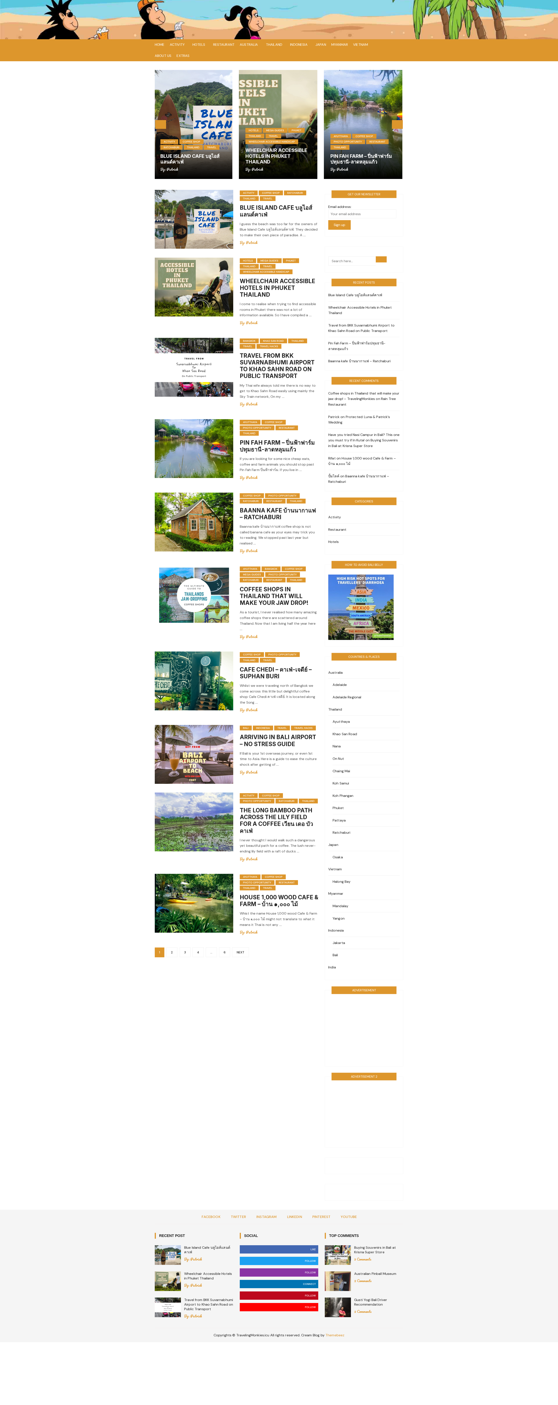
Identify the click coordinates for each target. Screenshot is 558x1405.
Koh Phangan (343, 795)
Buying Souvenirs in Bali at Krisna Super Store (375, 1249)
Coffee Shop (280, 136)
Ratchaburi (342, 141)
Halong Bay (342, 881)
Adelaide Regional (347, 697)
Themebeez (334, 1335)
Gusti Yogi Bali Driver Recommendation (370, 1302)
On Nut (338, 758)
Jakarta (339, 943)
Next (241, 952)
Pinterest (321, 1217)
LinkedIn (294, 1217)
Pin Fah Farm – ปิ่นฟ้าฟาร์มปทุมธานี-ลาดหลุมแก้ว (277, 159)
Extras (183, 55)
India (332, 967)
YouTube (349, 1217)
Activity (177, 44)
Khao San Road (273, 341)
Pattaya (339, 820)
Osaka (338, 857)
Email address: (339, 206)
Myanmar (339, 44)
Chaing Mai (341, 771)
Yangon (339, 918)
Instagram (266, 1217)
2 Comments (363, 1280)
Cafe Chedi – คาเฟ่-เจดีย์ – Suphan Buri (276, 673)
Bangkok (249, 341)
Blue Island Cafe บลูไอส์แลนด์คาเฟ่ (355, 295)
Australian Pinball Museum (375, 1273)
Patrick (173, 169)
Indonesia (298, 44)
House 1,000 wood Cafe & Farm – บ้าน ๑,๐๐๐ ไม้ (279, 900)
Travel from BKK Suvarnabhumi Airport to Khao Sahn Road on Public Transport (277, 365)
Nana (337, 746)
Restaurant (224, 44)
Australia (249, 44)
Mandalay (340, 906)
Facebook (211, 1217)
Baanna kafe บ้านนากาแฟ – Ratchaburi (362, 159)
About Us (163, 55)
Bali (245, 728)
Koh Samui (341, 783)
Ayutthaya (257, 136)
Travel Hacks (269, 346)
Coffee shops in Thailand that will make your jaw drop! (274, 596)
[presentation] (160, 124)
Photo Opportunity (264, 141)
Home (160, 44)
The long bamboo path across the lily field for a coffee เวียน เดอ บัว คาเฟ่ (276, 820)
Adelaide (340, 684)
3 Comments (362, 1259)
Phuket (212, 130)
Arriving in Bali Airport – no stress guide (278, 740)
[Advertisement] (364, 1030)
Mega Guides (191, 130)
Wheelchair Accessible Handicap (188, 141)
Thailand (274, 44)
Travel (189, 136)
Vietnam (360, 44)
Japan (320, 44)
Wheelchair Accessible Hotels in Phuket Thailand (192, 156)
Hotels (198, 44)
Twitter (238, 1217)
